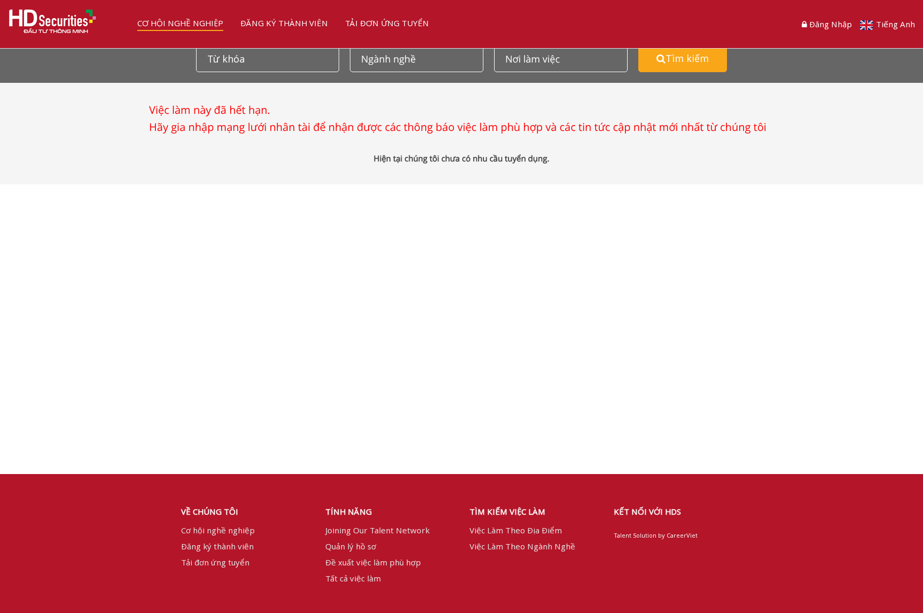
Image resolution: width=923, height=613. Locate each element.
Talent (623, 535)
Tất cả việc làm (353, 578)
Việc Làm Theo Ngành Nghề (522, 546)
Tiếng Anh (895, 24)
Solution (645, 535)
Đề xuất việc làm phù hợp (373, 562)
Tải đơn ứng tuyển (387, 23)
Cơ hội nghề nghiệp (180, 23)
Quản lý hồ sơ (350, 546)
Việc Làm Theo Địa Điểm (516, 530)
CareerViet (682, 535)
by (662, 535)
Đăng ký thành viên (284, 23)
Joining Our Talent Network (377, 530)
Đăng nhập (830, 24)
